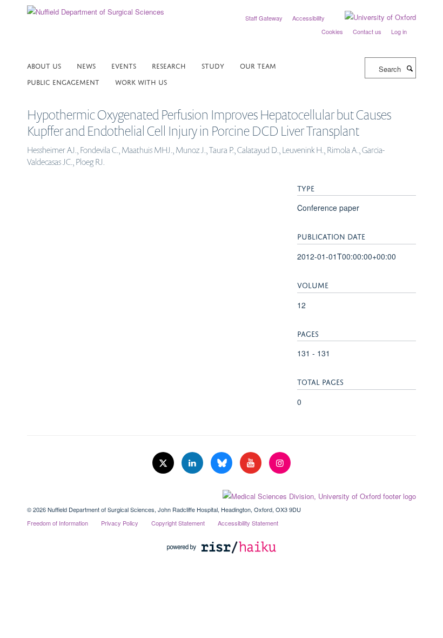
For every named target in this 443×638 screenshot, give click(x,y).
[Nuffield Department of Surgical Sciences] (95, 8)
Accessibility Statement (248, 523)
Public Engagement (63, 81)
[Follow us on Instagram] (280, 463)
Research (169, 65)
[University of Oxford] (372, 17)
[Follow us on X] (164, 463)
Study (213, 65)
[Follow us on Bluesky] (222, 463)
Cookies (332, 31)
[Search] (409, 68)
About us (44, 65)
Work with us (141, 81)
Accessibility (308, 18)
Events (123, 65)
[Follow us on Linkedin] (193, 463)
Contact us (367, 31)
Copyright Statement (178, 523)
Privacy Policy (119, 523)
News (86, 65)
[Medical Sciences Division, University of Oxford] (221, 493)
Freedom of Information (57, 523)
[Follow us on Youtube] (252, 463)
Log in (399, 31)
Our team (258, 65)
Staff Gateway (264, 18)
